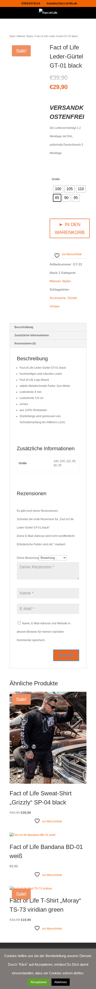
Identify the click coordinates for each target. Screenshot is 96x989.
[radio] (58, 188)
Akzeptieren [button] (39, 982)
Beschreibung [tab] (23, 327)
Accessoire (58, 298)
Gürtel (72, 298)
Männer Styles (25, 36)
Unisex (55, 306)
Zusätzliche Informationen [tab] (31, 335)
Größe (56, 179)
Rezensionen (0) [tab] (25, 343)
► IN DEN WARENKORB (70, 228)
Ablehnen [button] (60, 982)
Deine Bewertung (28, 558)
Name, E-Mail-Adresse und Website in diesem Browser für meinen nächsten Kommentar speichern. (43, 632)
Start (12, 36)
